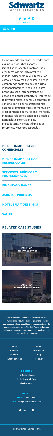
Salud (7, 214)
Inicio (14, 346)
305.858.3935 (31, 397)
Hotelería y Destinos (20, 204)
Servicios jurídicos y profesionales (19, 173)
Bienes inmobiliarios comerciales (19, 147)
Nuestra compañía (14, 359)
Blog (39, 354)
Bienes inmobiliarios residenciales (19, 160)
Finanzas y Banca (17, 185)
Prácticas (14, 354)
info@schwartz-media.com (29, 401)
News (38, 346)
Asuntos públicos (17, 195)
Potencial (14, 350)
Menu (10, 29)
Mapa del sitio (38, 359)
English (26, 23)
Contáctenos (38, 350)
